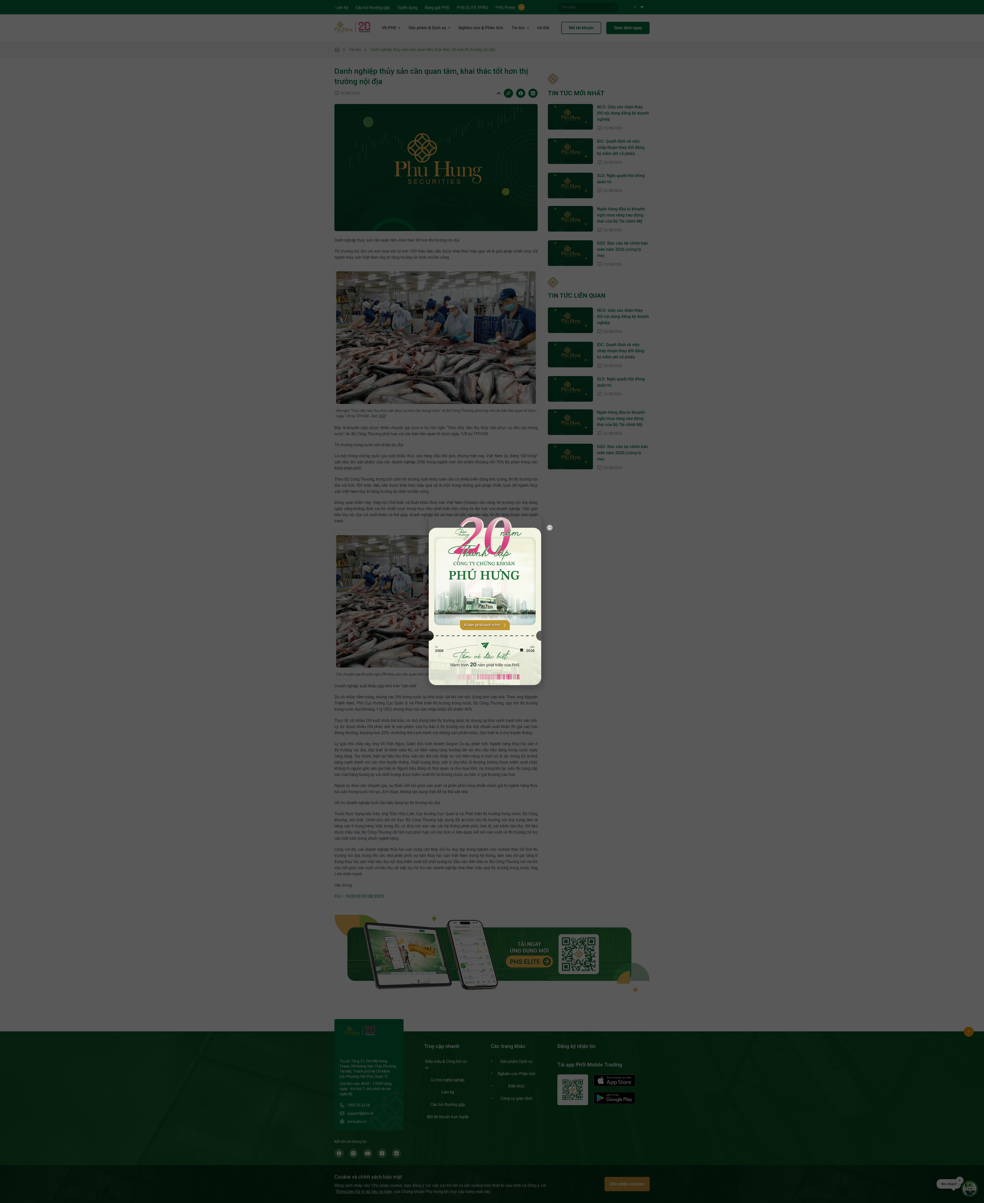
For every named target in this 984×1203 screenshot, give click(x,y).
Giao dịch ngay (628, 27)
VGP (382, 416)
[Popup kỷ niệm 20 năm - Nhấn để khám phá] (950, 1135)
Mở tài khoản (581, 27)
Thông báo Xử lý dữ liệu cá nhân (364, 1191)
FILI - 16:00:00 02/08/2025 (359, 896)
